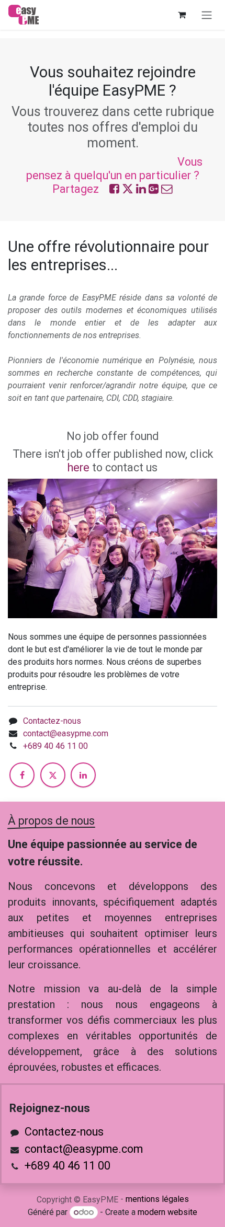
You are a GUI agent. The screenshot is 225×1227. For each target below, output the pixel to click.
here (78, 467)
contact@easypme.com (65, 733)
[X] (52, 775)
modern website (167, 1212)
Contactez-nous (52, 721)
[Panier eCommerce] (181, 14)
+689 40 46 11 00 (55, 746)
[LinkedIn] (83, 775)
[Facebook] (22, 775)
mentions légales (157, 1199)
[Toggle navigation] (206, 15)
